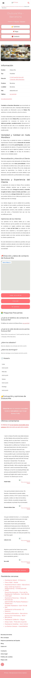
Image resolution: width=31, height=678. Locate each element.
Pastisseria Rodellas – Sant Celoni (16, 624)
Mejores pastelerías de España (10, 640)
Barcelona (17, 21)
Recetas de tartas (6, 634)
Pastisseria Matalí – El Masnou (15, 580)
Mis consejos (5, 637)
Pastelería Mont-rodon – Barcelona (17, 584)
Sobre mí (3, 646)
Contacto (4, 651)
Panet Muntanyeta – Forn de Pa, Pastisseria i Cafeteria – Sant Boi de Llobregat (17, 594)
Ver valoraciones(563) (6, 99)
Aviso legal (4, 654)
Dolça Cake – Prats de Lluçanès (16, 622)
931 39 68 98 (26, 323)
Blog (2, 643)
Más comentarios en (25, 482)
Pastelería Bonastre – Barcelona (16, 613)
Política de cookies (7, 657)
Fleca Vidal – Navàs (11, 582)
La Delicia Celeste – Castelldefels (16, 626)
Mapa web (4, 660)
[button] (28, 3)
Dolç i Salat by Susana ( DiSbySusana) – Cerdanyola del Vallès (15, 588)
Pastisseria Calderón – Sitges (15, 619)
